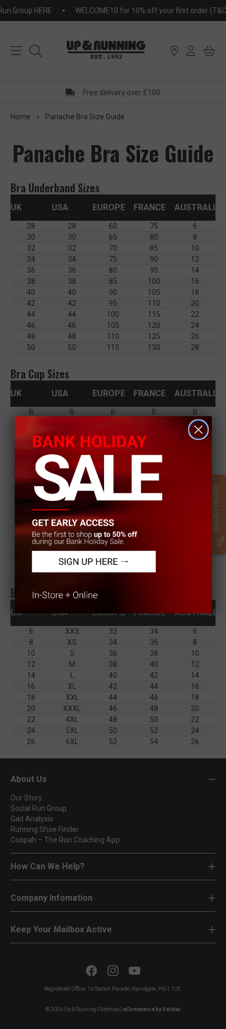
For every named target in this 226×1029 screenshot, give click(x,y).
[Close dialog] (198, 429)
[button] (113, 514)
